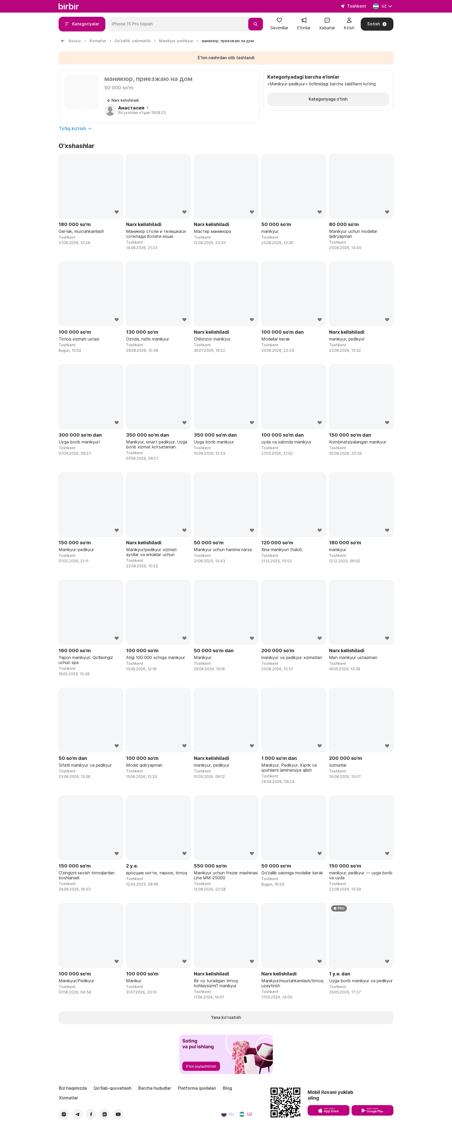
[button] (279, 24)
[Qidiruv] (255, 24)
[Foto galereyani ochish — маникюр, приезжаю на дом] (81, 92)
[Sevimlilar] (279, 21)
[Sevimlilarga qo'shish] (117, 212)
